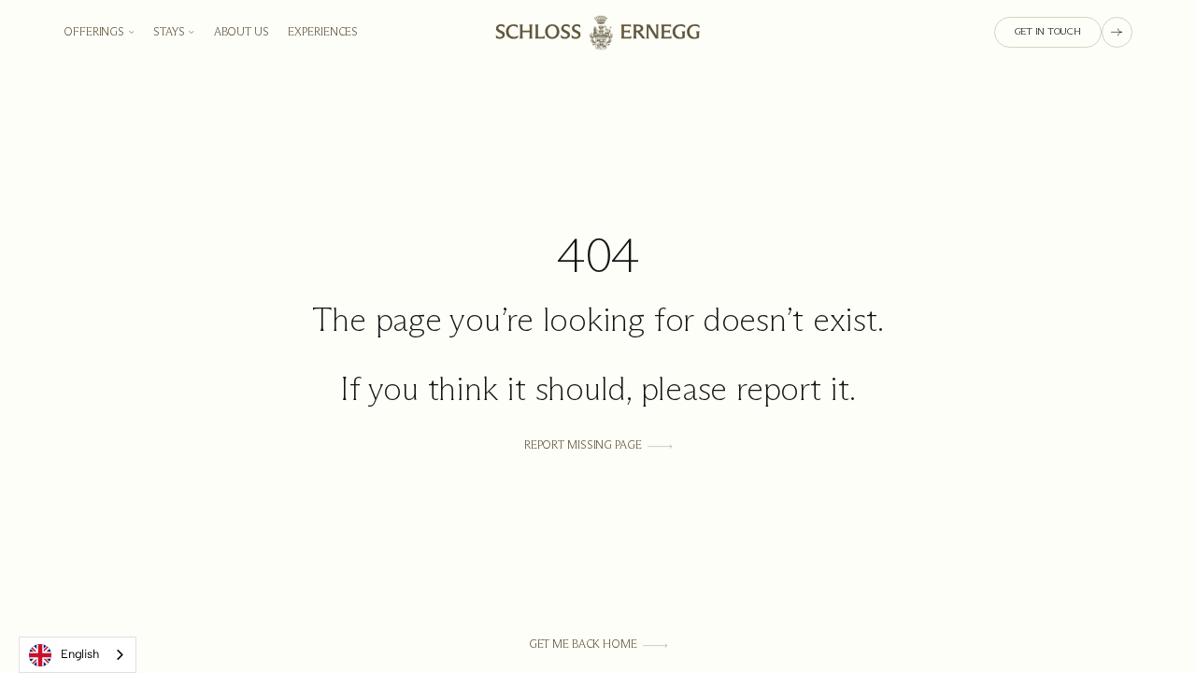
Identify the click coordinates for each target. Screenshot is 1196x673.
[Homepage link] (598, 32)
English (79, 654)
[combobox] (77, 655)
